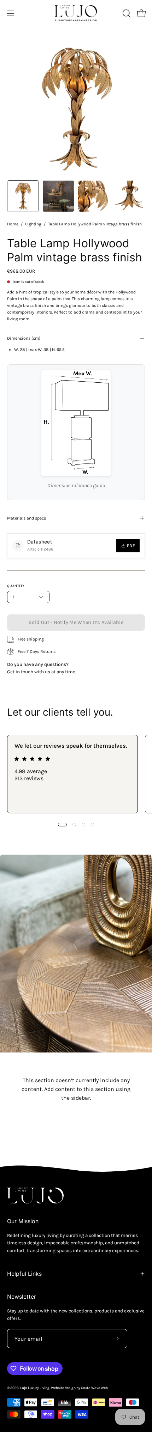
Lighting (33, 224)
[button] (126, 13)
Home (12, 224)
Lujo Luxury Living (34, 1388)
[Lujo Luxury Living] (76, 13)
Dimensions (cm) (23, 338)
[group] (76, 774)
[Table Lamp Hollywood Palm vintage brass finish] (23, 196)
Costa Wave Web (94, 1388)
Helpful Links (24, 1273)
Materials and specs (26, 518)
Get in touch (20, 671)
